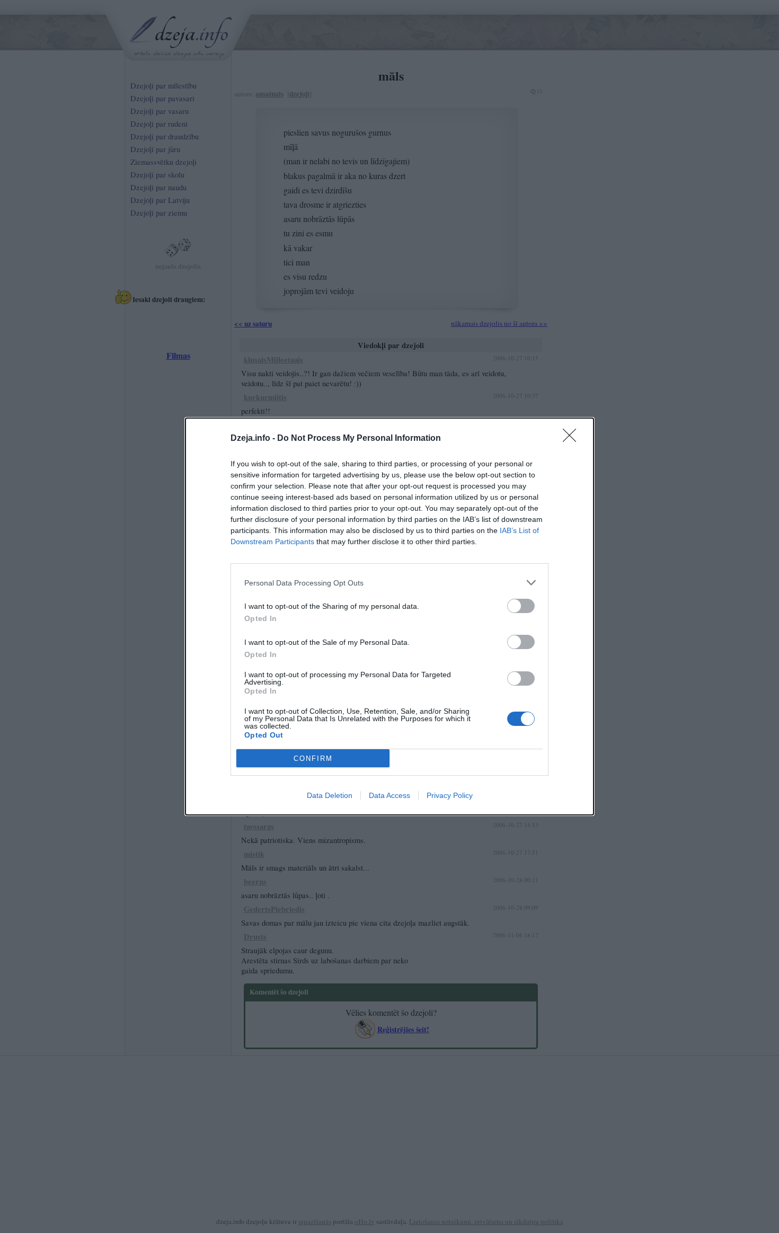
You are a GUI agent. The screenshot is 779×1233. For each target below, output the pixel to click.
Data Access (389, 795)
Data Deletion (329, 795)
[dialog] (389, 616)
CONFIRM (313, 758)
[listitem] (389, 582)
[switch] (521, 606)
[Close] (573, 439)
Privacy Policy (450, 795)
